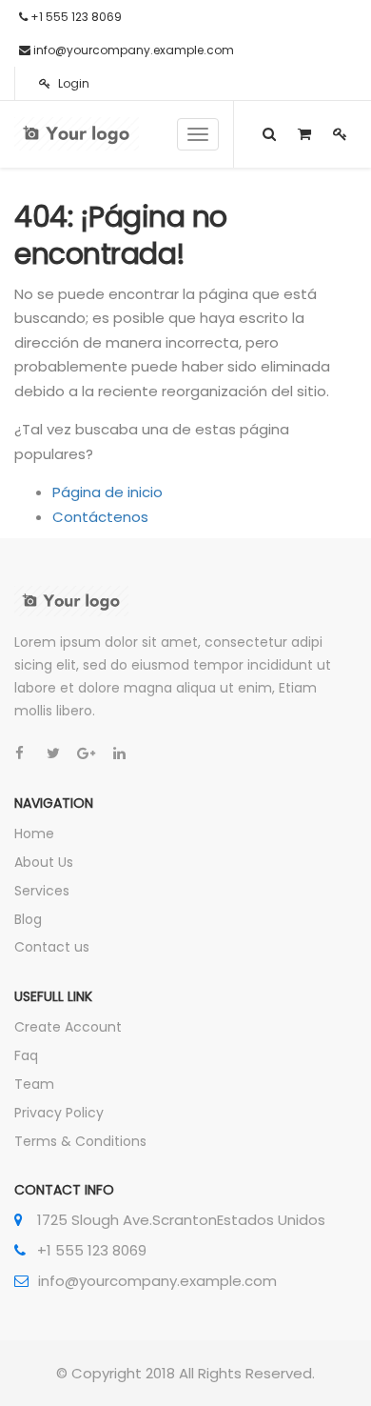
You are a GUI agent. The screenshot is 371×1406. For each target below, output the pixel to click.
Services (41, 890)
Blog (28, 919)
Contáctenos (100, 517)
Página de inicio (107, 492)
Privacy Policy (59, 1112)
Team (34, 1084)
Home (34, 833)
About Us (43, 862)
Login (72, 83)
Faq (26, 1055)
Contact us (51, 946)
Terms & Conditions (80, 1141)
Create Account (68, 1026)
